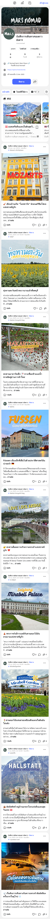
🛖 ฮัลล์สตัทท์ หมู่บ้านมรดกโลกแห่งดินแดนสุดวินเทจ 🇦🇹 (24, 808)
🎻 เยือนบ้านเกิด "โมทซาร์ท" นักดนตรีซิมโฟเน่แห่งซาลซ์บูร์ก (24, 205)
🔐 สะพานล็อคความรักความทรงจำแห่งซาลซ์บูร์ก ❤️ (24, 549)
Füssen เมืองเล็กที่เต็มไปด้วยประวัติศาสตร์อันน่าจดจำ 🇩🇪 (24, 462)
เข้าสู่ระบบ (44, 3)
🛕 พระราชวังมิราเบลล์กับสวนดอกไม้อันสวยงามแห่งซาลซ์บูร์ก (21, 635)
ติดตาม (22, 81)
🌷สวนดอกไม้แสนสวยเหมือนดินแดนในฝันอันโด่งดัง (24, 722)
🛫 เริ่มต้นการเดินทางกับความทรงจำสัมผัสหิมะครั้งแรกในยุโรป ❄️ (24, 895)
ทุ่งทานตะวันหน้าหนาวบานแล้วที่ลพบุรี (20, 290)
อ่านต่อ (11, 220)
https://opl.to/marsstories (16, 70)
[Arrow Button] (45, 121)
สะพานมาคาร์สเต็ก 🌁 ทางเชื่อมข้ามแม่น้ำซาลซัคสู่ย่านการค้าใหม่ (22, 375)
